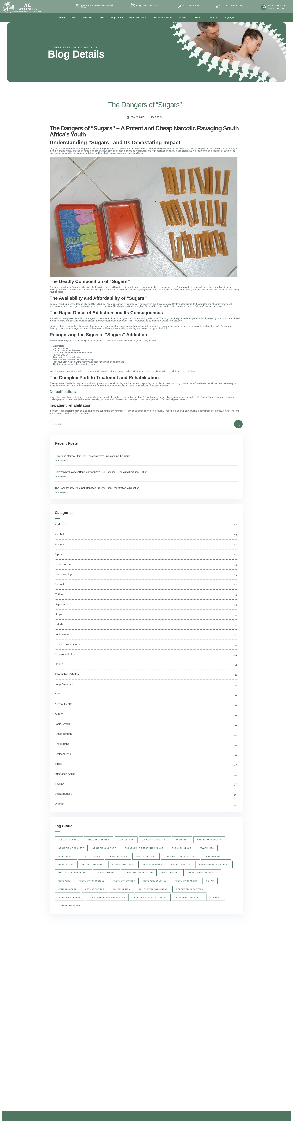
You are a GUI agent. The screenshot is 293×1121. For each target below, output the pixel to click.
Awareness (207, 848)
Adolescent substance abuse (144, 848)
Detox (102, 17)
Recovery (64, 881)
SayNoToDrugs (94, 889)
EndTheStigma (91, 856)
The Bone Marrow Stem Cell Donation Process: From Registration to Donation (97, 488)
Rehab (210, 881)
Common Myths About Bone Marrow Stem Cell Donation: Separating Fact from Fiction (101, 472)
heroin (86, 287)
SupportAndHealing (188, 897)
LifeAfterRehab (152, 864)
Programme (117, 17)
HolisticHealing (93, 864)
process (223, 397)
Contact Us (211, 17)
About (74, 17)
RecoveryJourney (124, 881)
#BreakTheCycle (68, 840)
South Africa (121, 889)
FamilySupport (118, 856)
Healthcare (66, 864)
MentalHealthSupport (73, 873)
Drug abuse (65, 856)
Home (62, 17)
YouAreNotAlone (69, 905)
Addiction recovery (71, 848)
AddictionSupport (104, 848)
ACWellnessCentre (154, 840)
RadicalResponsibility (203, 873)
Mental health (180, 864)
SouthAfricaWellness (153, 889)
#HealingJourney (99, 840)
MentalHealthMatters (214, 864)
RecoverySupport (186, 881)
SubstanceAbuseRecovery (150, 897)
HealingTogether (216, 856)
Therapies (88, 17)
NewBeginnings (106, 873)
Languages (228, 17)
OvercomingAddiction (139, 873)
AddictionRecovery (209, 840)
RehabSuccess (67, 889)
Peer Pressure (170, 873)
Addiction (182, 840)
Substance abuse (69, 897)
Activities (182, 17)
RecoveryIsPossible (91, 881)
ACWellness (126, 840)
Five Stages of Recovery (180, 856)
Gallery (196, 17)
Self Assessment (137, 17)
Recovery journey (154, 881)
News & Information (162, 17)
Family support (146, 856)
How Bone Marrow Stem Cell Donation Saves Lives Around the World (92, 456)
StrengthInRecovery (189, 889)
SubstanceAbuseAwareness (107, 897)
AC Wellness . (60, 47)
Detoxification (62, 391)
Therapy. (215, 897)
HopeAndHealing (123, 864)
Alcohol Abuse (181, 848)
